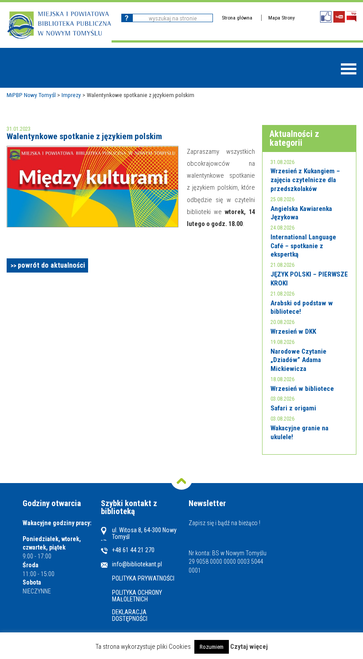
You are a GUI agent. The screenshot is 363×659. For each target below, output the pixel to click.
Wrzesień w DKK (293, 331)
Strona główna (237, 18)
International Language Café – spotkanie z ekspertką (303, 245)
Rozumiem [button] (212, 646)
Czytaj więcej (249, 646)
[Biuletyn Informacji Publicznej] (351, 16)
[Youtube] (339, 17)
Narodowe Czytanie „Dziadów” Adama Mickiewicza (298, 360)
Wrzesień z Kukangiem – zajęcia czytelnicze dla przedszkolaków (305, 179)
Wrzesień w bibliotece (302, 389)
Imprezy (71, 94)
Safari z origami (293, 408)
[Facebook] (326, 17)
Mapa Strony (281, 18)
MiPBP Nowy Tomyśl (31, 94)
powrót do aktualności (51, 265)
